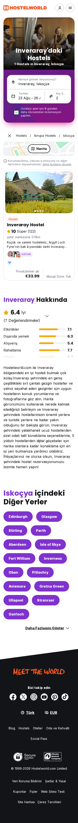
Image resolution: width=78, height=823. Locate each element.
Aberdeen (17, 544)
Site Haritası (26, 802)
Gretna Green (51, 586)
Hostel (13, 219)
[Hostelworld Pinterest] (54, 696)
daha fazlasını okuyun (56, 164)
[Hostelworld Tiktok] (65, 696)
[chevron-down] (47, 316)
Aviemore (17, 586)
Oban (13, 572)
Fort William (19, 558)
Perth (41, 530)
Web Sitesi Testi (53, 791)
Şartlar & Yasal (55, 781)
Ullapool (16, 600)
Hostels (24, 728)
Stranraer (45, 600)
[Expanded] (9, 135)
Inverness (53, 558)
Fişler (33, 791)
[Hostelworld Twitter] (23, 696)
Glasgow (49, 516)
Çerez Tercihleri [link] (49, 802)
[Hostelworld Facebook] (13, 696)
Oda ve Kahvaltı (58, 728)
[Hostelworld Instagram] (33, 696)
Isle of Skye (50, 544)
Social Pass (39, 738)
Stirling (15, 530)
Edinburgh (18, 516)
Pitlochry (40, 572)
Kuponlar (19, 791)
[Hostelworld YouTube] (44, 696)
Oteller (38, 728)
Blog (12, 728)
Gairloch (16, 614)
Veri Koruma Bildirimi (27, 781)
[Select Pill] (59, 7)
